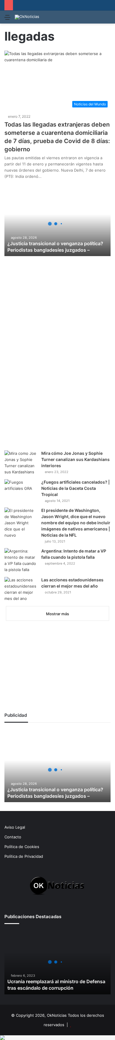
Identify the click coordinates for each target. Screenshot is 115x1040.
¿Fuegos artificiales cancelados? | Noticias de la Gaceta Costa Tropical (75, 488)
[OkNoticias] (27, 17)
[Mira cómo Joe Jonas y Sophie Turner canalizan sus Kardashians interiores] (20, 462)
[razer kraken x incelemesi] (57, 1037)
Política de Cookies (21, 846)
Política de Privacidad (23, 856)
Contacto (12, 837)
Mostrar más (57, 613)
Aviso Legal (14, 827)
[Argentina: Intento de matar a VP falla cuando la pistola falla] (20, 560)
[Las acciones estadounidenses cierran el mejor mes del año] (20, 589)
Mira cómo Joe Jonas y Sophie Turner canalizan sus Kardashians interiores (75, 459)
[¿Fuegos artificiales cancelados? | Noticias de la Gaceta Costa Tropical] (20, 489)
